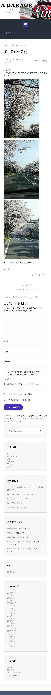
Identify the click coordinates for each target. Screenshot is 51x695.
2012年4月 (11, 647)
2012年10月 (11, 631)
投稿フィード (12, 670)
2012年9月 (11, 634)
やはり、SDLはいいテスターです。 (20, 542)
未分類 (9, 464)
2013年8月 (11, 608)
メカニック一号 (9, 62)
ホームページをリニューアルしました (21, 494)
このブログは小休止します (17, 508)
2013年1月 (11, 624)
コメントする (42, 61)
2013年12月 (11, 598)
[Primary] (25, 24)
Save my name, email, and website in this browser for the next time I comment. (23, 373)
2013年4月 (11, 618)
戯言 (12, 45)
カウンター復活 (26, 285)
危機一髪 (10, 537)
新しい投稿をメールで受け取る (19, 400)
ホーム (6, 45)
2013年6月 (11, 613)
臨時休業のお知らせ (14, 503)
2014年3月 (11, 596)
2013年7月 (11, 611)
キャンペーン (12, 456)
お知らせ (10, 454)
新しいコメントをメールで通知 (19, 394)
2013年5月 (11, 616)
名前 (6, 341)
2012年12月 (11, 626)
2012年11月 (11, 629)
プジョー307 (12, 533)
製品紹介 (10, 466)
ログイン (10, 667)
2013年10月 (11, 603)
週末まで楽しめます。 (24, 290)
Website (7, 362)
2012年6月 (11, 641)
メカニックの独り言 (25, 8)
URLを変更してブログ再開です (18, 499)
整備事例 (10, 461)
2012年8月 (11, 636)
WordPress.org (13, 675)
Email (6, 352)
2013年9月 (11, 606)
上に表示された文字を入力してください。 (22, 384)
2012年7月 (11, 639)
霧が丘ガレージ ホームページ (18, 572)
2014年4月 (11, 593)
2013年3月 (11, 621)
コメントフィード (14, 672)
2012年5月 (11, 644)
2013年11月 (11, 601)
